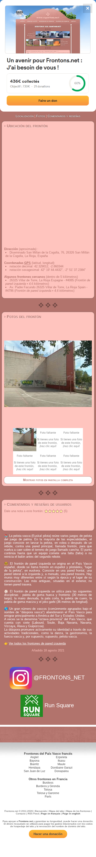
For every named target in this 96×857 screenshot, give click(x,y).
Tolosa (48, 789)
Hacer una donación (48, 834)
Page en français (50, 813)
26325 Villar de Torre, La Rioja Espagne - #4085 (42, 280)
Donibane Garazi (61, 767)
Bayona (34, 760)
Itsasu (61, 760)
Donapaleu (62, 771)
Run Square (59, 705)
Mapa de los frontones (78, 811)
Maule (61, 764)
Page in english (71, 813)
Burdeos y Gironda (48, 786)
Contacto (21, 813)
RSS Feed (33, 813)
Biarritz (34, 764)
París (48, 796)
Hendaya (34, 767)
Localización (25, 116)
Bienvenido (41, 811)
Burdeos (48, 782)
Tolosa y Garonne (48, 793)
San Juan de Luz (34, 771)
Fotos (40, 116)
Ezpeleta (61, 757)
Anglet (34, 757)
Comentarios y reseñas (64, 116)
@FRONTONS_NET (59, 677)
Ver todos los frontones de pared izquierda (37, 643)
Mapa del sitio (56, 811)
